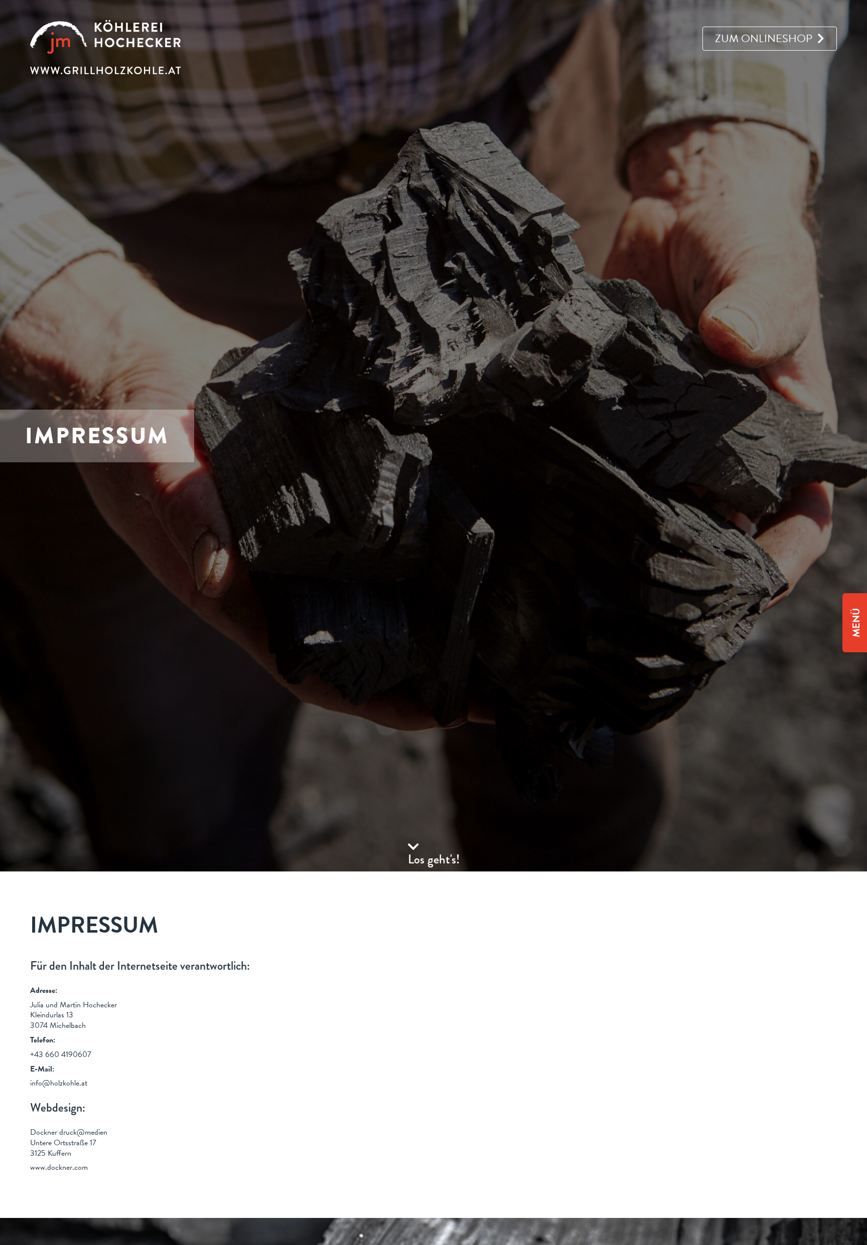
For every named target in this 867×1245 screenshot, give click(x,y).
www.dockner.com (59, 1167)
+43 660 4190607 (60, 1054)
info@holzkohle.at (58, 1083)
